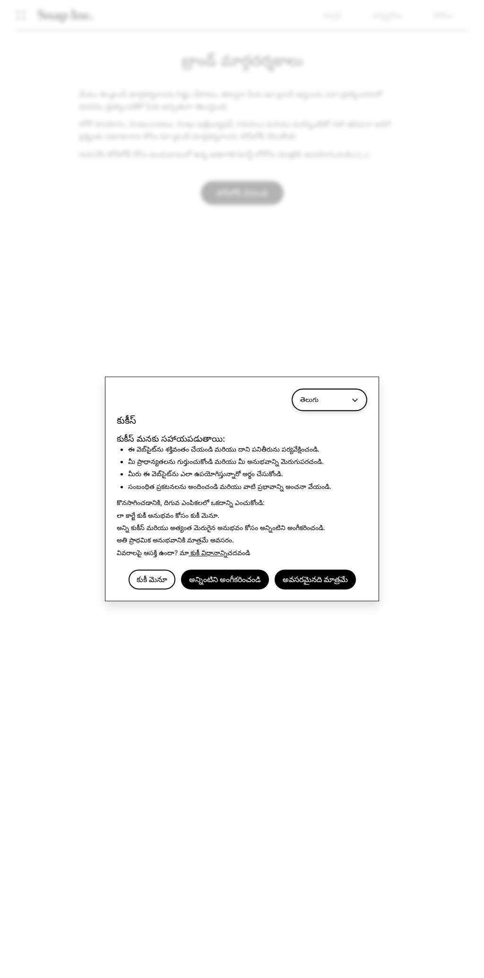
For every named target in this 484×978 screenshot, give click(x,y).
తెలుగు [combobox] (309, 399)
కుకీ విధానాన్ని (208, 553)
